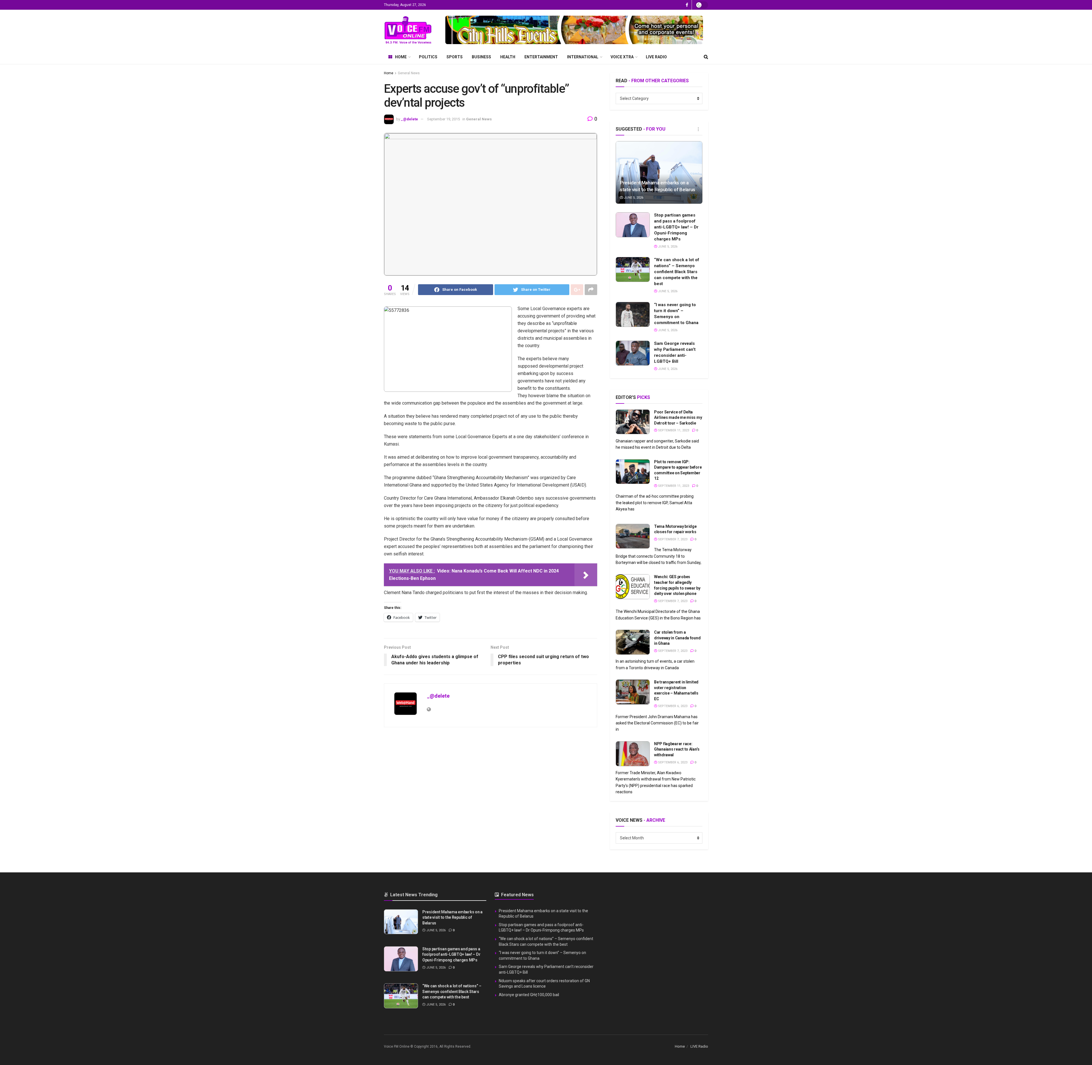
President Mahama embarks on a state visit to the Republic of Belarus (452, 917)
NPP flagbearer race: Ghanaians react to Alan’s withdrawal (677, 749)
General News (409, 73)
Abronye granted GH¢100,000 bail (529, 994)
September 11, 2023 (673, 430)
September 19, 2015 (443, 119)
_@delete (409, 119)
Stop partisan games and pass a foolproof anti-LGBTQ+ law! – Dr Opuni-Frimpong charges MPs (676, 227)
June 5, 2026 (633, 197)
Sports (454, 57)
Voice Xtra (622, 57)
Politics (428, 57)
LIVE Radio (656, 57)
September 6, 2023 (672, 706)
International (582, 57)
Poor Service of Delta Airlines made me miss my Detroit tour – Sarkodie (678, 417)
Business (481, 57)
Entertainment (541, 57)
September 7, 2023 (672, 539)
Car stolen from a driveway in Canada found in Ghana (677, 638)
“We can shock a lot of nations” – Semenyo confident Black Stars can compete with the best (676, 271)
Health (507, 57)
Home (401, 57)
